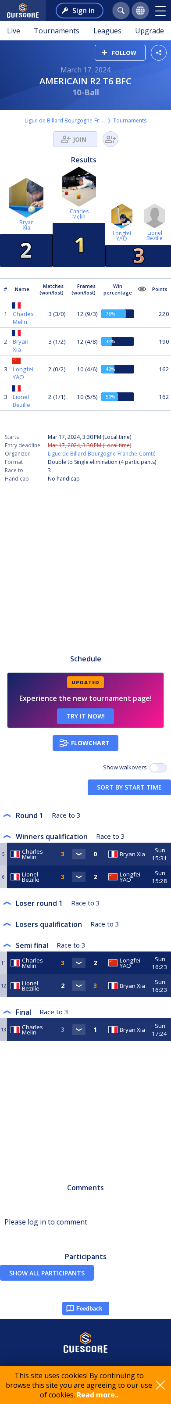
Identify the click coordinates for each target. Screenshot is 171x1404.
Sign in (83, 10)
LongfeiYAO (122, 236)
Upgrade (149, 31)
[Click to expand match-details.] (79, 854)
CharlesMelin (79, 214)
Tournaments (56, 31)
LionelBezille (154, 235)
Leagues (107, 31)
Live (13, 31)
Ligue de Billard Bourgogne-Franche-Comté (65, 120)
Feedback (89, 1308)
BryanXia (26, 225)
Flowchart (90, 743)
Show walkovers (126, 767)
